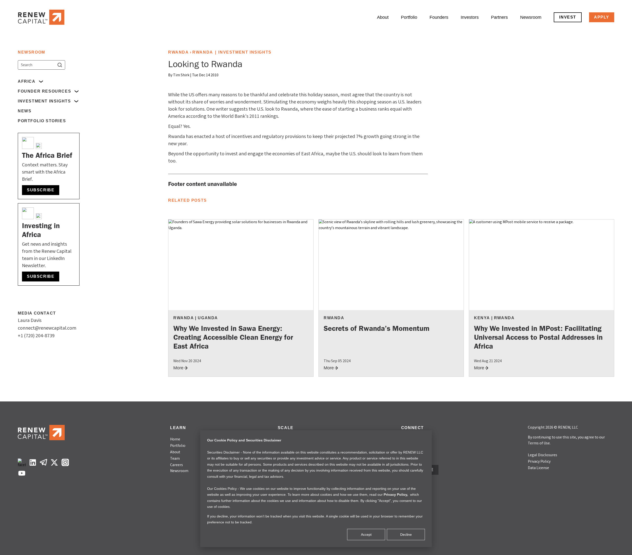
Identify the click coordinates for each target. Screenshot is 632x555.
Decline (406, 534)
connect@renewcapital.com (47, 328)
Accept (366, 534)
